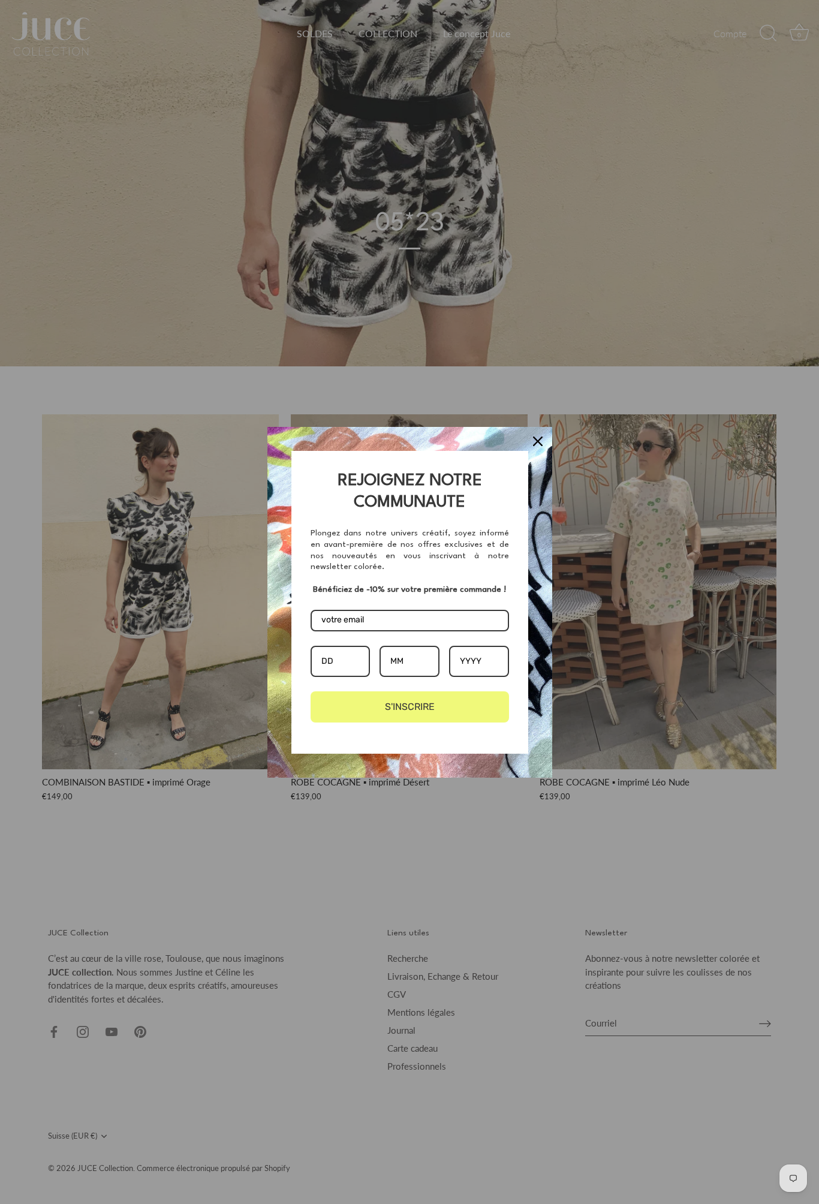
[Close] (537, 441)
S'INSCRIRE (410, 706)
